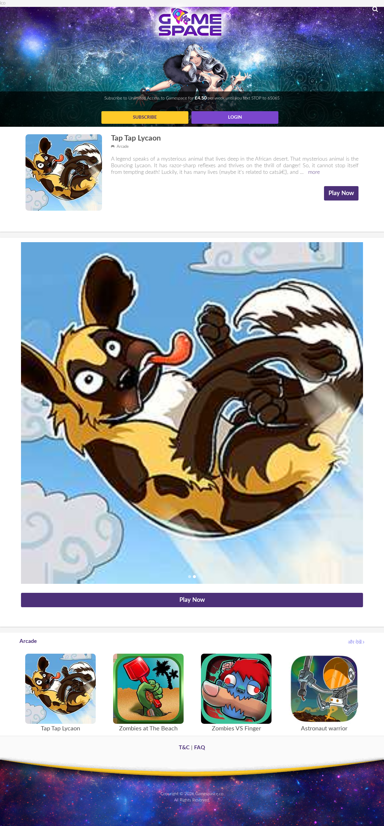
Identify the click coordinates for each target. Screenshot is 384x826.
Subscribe (145, 117)
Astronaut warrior (324, 729)
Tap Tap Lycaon (136, 138)
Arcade (122, 147)
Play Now (341, 193)
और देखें (355, 642)
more (314, 172)
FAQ (199, 747)
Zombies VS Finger (236, 729)
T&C (184, 747)
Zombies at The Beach (148, 729)
